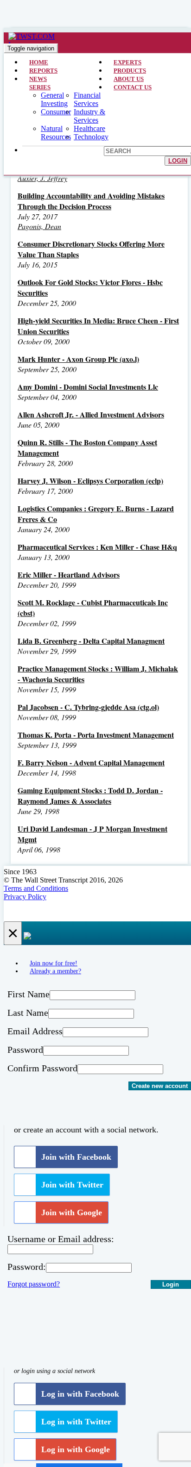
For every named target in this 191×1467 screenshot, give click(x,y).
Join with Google (71, 1212)
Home (38, 62)
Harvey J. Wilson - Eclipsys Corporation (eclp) (90, 480)
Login (177, 160)
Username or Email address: (60, 1239)
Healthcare (89, 128)
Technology (91, 137)
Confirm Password (42, 1068)
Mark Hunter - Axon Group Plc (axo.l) (78, 359)
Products (130, 70)
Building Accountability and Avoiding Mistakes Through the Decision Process (91, 200)
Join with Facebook (76, 1157)
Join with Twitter (72, 1184)
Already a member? (55, 971)
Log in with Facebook (80, 1394)
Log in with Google (75, 1449)
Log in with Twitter (76, 1421)
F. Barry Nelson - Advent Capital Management (91, 762)
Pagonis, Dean (39, 226)
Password (25, 1049)
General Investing (54, 99)
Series (40, 87)
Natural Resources (56, 132)
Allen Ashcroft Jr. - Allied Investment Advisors (91, 414)
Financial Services (87, 99)
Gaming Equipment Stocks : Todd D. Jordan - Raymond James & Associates (90, 795)
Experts (127, 62)
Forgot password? (33, 1284)
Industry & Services (89, 116)
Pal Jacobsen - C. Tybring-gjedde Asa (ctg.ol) (88, 707)
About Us (129, 78)
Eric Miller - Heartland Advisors (69, 574)
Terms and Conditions (36, 888)
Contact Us (133, 87)
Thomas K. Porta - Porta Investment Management (96, 734)
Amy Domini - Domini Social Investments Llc (88, 386)
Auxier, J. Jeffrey (42, 178)
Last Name (27, 1012)
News (38, 78)
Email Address (35, 1031)
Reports (43, 70)
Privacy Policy (25, 897)
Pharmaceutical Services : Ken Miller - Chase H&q (97, 546)
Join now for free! (53, 963)
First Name (28, 994)
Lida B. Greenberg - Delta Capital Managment (91, 640)
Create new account (160, 1085)
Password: (26, 1267)
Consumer (56, 112)
